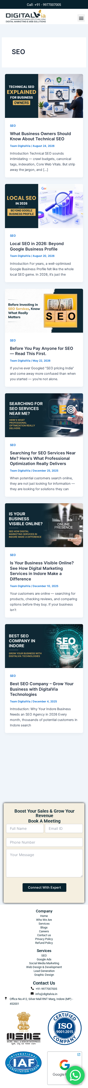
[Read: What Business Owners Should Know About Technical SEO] (44, 96)
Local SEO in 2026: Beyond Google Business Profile (37, 246)
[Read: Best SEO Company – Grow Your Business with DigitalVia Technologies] (44, 646)
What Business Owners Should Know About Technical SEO (40, 136)
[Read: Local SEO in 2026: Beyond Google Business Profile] (44, 206)
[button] (81, 18)
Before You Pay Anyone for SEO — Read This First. (41, 351)
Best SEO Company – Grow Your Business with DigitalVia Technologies (42, 689)
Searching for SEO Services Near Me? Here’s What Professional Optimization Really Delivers (43, 458)
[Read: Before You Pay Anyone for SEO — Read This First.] (44, 310)
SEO (13, 125)
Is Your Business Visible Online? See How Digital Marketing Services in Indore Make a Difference (42, 570)
